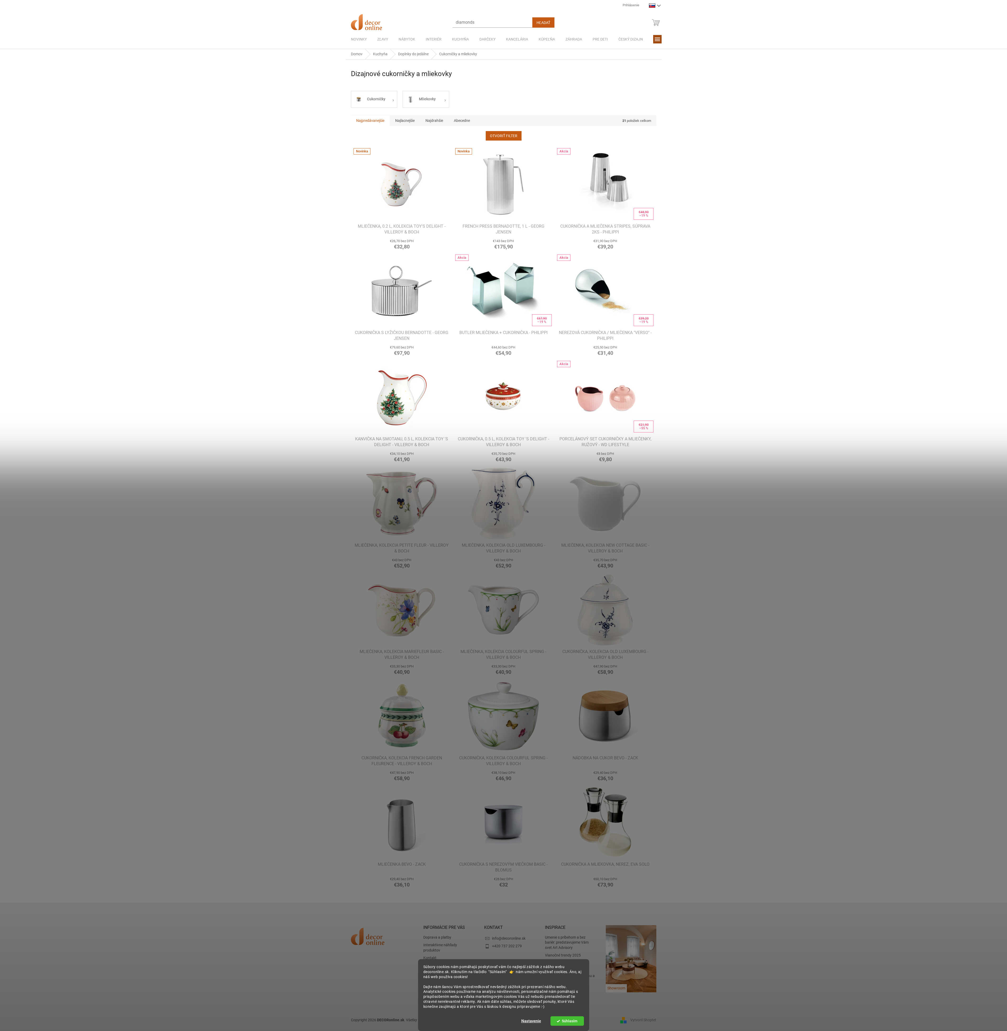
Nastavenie (531, 1021)
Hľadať (543, 23)
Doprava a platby (437, 937)
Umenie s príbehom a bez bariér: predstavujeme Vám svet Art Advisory (567, 942)
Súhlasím (569, 1021)
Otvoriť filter (503, 136)
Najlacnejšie (405, 120)
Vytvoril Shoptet (643, 1020)
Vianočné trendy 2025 (563, 955)
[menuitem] (359, 39)
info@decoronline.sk (508, 938)
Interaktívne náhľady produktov (440, 947)
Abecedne (462, 120)
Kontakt (429, 958)
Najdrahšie (434, 120)
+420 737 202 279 (507, 946)
